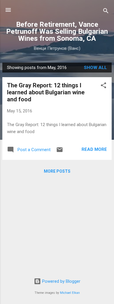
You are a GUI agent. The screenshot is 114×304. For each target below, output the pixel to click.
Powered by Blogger (60, 281)
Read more (94, 149)
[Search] (105, 12)
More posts (57, 171)
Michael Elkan (70, 293)
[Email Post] (59, 151)
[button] (103, 86)
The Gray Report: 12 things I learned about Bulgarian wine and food (45, 92)
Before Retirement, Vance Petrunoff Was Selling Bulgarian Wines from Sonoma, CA (57, 31)
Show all (95, 67)
